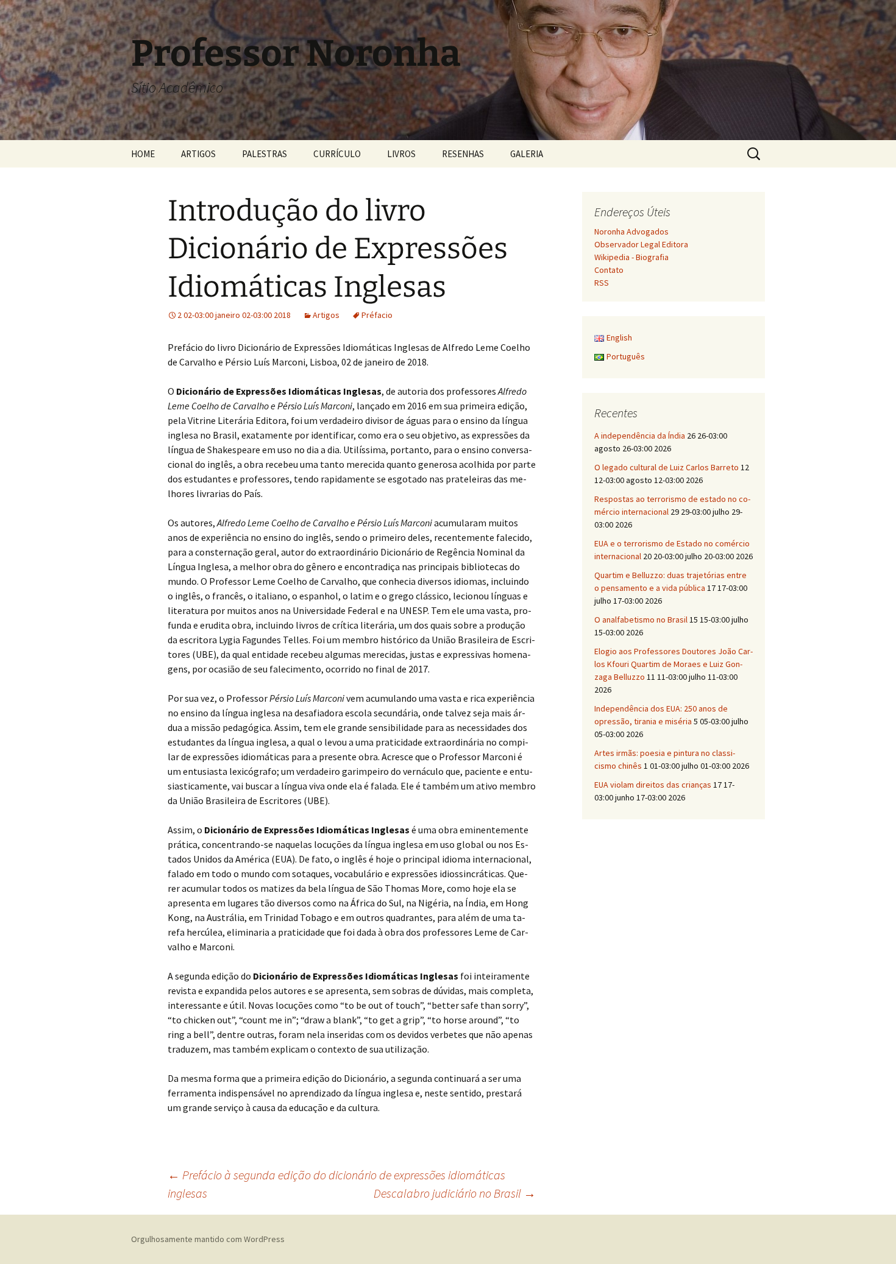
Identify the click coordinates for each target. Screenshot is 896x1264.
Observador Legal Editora (641, 244)
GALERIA (526, 154)
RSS (601, 282)
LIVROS (401, 154)
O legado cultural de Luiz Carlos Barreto (666, 467)
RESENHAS (463, 154)
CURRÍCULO (337, 154)
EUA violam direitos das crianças (652, 784)
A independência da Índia (639, 435)
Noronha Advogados (631, 231)
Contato (609, 269)
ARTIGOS (198, 154)
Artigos (326, 314)
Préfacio (377, 314)
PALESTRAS (264, 154)
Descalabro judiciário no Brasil (455, 1193)
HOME (143, 154)
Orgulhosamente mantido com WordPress (208, 1239)
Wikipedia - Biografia (631, 257)
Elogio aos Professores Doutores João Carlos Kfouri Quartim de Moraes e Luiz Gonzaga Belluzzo (673, 664)
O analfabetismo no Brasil (641, 619)
